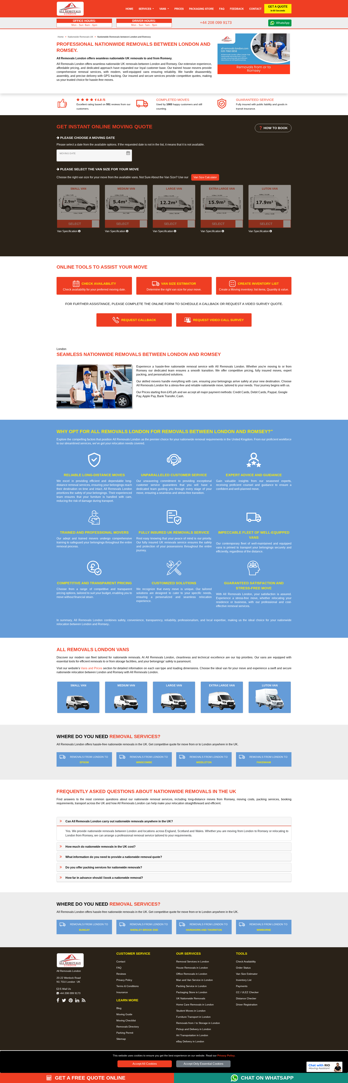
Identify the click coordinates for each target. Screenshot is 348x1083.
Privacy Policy (226, 1055)
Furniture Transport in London (193, 1016)
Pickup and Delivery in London (193, 1029)
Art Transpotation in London (192, 1035)
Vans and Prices (91, 668)
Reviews (121, 973)
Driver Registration (246, 1004)
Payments (241, 986)
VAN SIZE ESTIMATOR (174, 286)
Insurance (122, 992)
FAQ (118, 967)
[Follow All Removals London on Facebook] (58, 1001)
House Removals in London (192, 967)
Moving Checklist (126, 1020)
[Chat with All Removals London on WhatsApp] (236, 1078)
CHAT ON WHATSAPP (267, 1078)
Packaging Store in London (191, 992)
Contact (255, 8)
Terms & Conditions (127, 986)
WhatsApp (282, 22)
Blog (118, 1008)
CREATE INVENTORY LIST (254, 286)
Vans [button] (163, 8)
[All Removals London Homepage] (70, 8)
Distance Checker (246, 998)
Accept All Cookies (144, 1063)
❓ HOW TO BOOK (273, 128)
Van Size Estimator (247, 973)
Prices (179, 8)
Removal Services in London (192, 961)
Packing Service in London (191, 986)
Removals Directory (127, 1026)
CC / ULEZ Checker (247, 992)
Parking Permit (124, 1032)
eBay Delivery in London (190, 1041)
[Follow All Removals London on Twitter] (64, 1001)
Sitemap (121, 1038)
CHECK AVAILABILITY (94, 286)
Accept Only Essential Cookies (203, 1063)
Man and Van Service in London (194, 980)
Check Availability (246, 961)
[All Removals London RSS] (83, 1001)
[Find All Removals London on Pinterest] (71, 1001)
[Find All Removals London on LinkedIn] (77, 1001)
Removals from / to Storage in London (198, 1023)
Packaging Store (201, 8)
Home (129, 8)
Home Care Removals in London (195, 1004)
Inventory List (243, 980)
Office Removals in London (191, 973)
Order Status (243, 967)
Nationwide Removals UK (80, 37)
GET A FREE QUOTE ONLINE (89, 1078)
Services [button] (145, 8)
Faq (221, 8)
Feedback (237, 8)
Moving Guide (124, 1014)
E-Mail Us (65, 988)
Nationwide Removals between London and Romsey (124, 37)
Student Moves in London (191, 1010)
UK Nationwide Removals (190, 998)
